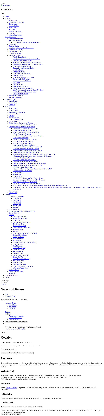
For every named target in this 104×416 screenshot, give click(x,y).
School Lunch (13, 110)
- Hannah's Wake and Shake (22, 130)
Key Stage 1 (17, 198)
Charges (11, 116)
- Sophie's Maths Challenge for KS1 (24, 160)
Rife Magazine (17, 246)
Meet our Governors (15, 40)
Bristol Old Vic (18, 220)
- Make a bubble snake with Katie (24, 145)
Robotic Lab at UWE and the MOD (24, 242)
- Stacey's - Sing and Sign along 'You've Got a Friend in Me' (32, 169)
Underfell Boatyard (19, 248)
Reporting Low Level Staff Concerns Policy (27, 62)
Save (18, 414)
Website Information (15, 35)
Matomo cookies (11, 388)
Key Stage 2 (17, 200)
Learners (7, 194)
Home (7, 17)
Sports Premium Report (20, 94)
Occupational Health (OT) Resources (25, 182)
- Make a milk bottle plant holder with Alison (27, 165)
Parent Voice (13, 121)
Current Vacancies (15, 53)
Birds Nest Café (14, 270)
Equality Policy (18, 70)
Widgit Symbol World (16, 272)
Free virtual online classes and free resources (27, 183)
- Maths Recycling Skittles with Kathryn (26, 149)
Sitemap (7, 312)
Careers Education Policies (21, 73)
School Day (13, 108)
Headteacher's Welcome (16, 22)
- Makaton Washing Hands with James (25, 128)
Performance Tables (15, 51)
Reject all (4, 353)
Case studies (13, 191)
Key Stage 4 (17, 204)
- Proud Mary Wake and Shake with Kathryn (27, 150)
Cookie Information (15, 318)
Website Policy (13, 320)
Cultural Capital (14, 46)
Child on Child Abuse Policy (22, 61)
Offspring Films (18, 253)
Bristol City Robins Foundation (23, 266)
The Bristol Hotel (18, 224)
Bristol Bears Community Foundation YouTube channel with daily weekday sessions (40, 185)
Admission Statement (16, 39)
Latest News (13, 101)
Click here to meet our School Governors (26, 42)
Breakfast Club (14, 117)
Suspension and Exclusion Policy (23, 68)
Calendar (12, 105)
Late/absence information (17, 112)
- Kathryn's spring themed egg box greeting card (28, 136)
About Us (8, 18)
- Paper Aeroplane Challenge (22, 134)
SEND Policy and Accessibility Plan (24, 92)
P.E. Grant (16, 83)
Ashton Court (17, 262)
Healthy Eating (18, 75)
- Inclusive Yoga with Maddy (22, 171)
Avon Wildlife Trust (19, 226)
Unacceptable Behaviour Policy (23, 88)
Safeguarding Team (15, 31)
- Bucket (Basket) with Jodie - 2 (23, 143)
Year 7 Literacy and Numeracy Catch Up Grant (28, 90)
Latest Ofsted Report (15, 50)
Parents (7, 106)
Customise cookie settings (25, 353)
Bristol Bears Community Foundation (25, 233)
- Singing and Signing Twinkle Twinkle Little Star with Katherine (34, 154)
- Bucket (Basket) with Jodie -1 (23, 141)
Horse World (17, 240)
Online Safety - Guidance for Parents (21, 123)
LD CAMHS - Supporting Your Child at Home (28, 178)
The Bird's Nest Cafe (20, 218)
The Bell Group (18, 229)
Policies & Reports (15, 55)
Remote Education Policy (21, 86)
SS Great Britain (18, 238)
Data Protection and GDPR (22, 81)
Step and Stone (18, 251)
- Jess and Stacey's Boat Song (22, 167)
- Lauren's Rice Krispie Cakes (22, 158)
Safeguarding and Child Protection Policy (26, 59)
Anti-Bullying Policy (19, 57)
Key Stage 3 (17, 202)
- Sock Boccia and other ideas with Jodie (26, 152)
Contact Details (14, 26)
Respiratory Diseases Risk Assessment (21, 48)
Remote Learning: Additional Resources (22, 127)
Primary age (17, 174)
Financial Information (16, 95)
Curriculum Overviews (16, 196)
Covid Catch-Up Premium (21, 79)
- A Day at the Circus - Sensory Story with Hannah (29, 163)
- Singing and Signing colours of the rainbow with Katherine (32, 156)
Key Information (10, 37)
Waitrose (16, 231)
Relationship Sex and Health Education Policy (28, 64)
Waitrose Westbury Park (20, 268)
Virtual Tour (13, 20)
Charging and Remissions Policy (23, 77)
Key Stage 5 (17, 205)
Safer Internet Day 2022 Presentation (25, 125)
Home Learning (14, 209)
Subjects (15, 207)
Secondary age (17, 176)
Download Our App (11, 275)
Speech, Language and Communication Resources (29, 180)
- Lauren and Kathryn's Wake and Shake (26, 132)
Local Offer (12, 44)
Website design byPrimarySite (15, 329)
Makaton (12, 273)
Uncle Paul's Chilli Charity (21, 222)
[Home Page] (6, 5)
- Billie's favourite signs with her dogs (25, 139)
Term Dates (12, 28)
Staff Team (12, 29)
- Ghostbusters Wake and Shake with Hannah (27, 147)
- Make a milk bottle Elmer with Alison (25, 161)
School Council (14, 213)
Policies (8, 314)
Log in (7, 277)
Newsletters (12, 103)
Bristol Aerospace (18, 244)
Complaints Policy (19, 72)
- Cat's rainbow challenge (21, 138)
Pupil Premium (18, 84)
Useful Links (13, 193)
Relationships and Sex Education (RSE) (22, 211)
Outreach (12, 33)
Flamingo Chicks (18, 237)
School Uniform (14, 114)
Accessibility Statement (16, 316)
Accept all (12, 353)
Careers (11, 215)
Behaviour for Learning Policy (23, 66)
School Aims (13, 24)
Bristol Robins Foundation (21, 227)
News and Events (10, 99)
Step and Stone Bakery (20, 235)
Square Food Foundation (21, 255)
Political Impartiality (15, 97)
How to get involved (19, 216)
